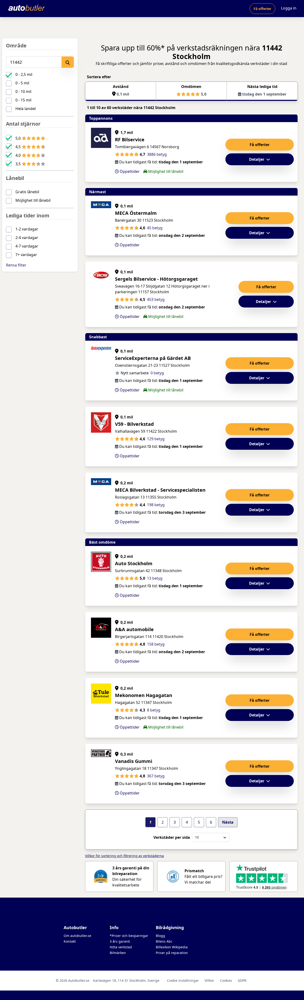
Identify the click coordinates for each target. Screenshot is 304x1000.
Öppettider (129, 171)
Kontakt (70, 941)
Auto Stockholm (133, 563)
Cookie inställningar (183, 980)
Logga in (288, 8)
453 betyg (156, 299)
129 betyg (156, 438)
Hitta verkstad (121, 947)
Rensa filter (16, 265)
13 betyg (154, 578)
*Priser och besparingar (129, 935)
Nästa (227, 822)
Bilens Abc (164, 941)
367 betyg (156, 776)
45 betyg (154, 227)
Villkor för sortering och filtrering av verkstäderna (124, 855)
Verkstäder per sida (171, 837)
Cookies (226, 980)
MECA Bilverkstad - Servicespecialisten (160, 490)
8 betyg (153, 710)
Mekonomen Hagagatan (143, 695)
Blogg (160, 935)
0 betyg (157, 373)
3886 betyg (157, 154)
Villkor (209, 980)
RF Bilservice (129, 139)
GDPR (242, 980)
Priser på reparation (172, 952)
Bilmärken (118, 952)
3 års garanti (120, 941)
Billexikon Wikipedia (172, 947)
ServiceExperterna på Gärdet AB (153, 358)
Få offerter (262, 8)
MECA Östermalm (136, 213)
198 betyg (156, 504)
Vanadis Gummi (133, 761)
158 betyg (156, 644)
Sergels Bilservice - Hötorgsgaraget (156, 279)
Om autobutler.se (77, 935)
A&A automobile (134, 629)
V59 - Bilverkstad (134, 424)
